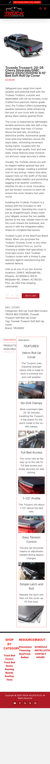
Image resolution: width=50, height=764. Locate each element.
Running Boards (9, 671)
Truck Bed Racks (9, 664)
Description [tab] (9, 339)
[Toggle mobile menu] (45, 8)
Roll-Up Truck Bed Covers (33, 310)
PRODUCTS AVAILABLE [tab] (9, 347)
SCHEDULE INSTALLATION (41, 649)
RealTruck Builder (25, 656)
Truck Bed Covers (9, 657)
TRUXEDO (18, 328)
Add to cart (30, 296)
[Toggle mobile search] (40, 8)
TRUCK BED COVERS (17, 314)
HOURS (40, 657)
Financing (24, 650)
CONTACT (40, 654)
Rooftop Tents (9, 678)
